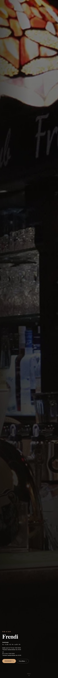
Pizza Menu (22, 661)
